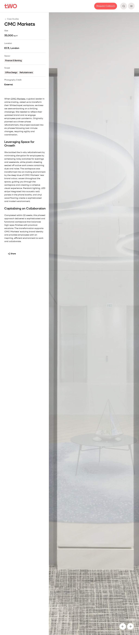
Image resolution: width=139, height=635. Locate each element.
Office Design (11, 72)
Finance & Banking (13, 60)
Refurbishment (26, 72)
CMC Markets (18, 99)
